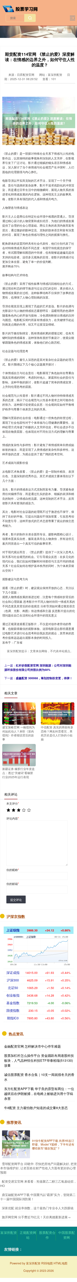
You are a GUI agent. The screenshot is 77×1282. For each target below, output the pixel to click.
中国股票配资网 (66, 1235)
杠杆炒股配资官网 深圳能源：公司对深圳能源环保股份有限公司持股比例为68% (37, 667)
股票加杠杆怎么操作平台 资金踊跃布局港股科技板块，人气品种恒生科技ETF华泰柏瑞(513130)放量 (39, 1060)
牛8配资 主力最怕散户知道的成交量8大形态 (36, 1107)
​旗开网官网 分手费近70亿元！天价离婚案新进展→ (36, 1217)
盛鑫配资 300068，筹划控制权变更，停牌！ (44, 678)
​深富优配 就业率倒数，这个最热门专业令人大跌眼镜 (38, 1208)
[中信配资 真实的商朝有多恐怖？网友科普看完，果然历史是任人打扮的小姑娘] (57, 713)
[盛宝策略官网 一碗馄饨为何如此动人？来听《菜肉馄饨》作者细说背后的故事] (19, 713)
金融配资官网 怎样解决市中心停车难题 (32, 1046)
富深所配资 (8, 1232)
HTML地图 (60, 1263)
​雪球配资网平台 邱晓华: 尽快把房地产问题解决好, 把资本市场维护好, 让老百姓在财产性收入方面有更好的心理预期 (38, 1168)
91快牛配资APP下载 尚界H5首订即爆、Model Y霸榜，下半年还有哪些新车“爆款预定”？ (53, 1144)
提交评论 (16, 900)
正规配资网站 (28, 1235)
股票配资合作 (47, 1235)
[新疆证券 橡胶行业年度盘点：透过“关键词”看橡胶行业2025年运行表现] (19, 755)
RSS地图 (47, 1263)
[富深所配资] (22, 8)
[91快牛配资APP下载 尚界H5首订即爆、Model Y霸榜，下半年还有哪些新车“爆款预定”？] (16, 1144)
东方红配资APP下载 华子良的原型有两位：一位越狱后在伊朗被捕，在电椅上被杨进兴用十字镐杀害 (39, 1093)
